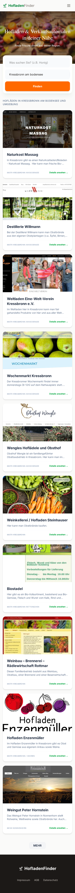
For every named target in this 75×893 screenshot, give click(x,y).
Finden (37, 86)
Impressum (23, 880)
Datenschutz (50, 880)
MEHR (37, 845)
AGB (36, 880)
